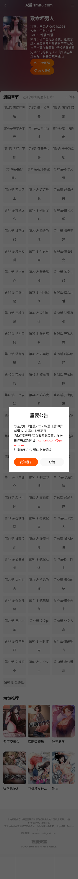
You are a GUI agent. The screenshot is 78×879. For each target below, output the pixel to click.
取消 (52, 462)
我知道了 (26, 462)
